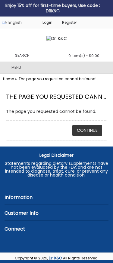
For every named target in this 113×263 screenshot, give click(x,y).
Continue (87, 130)
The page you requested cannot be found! (57, 79)
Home (8, 79)
